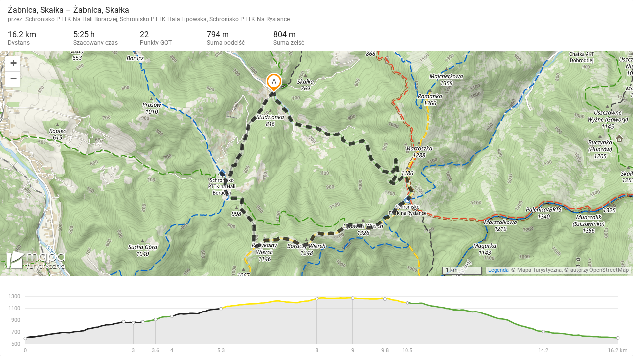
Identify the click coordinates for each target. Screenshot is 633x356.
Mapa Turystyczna (539, 270)
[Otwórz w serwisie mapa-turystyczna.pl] (35, 262)
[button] (12, 64)
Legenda (498, 270)
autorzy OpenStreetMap (599, 270)
